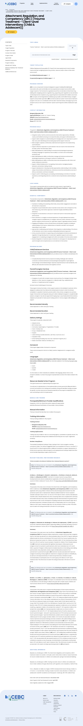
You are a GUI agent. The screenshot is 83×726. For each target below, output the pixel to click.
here (69, 100)
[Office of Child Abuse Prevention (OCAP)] (76, 719)
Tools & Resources (56, 4)
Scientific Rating (55, 59)
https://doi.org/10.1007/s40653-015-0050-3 (62, 526)
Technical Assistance (56, 702)
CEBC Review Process (57, 709)
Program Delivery (9, 63)
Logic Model (8, 58)
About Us (45, 698)
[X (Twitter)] (69, 695)
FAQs (55, 711)
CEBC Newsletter (47, 702)
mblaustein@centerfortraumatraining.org (44, 119)
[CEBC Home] (11, 4)
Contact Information (10, 53)
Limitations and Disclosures (11, 720)
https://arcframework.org (41, 117)
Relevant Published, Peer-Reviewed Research (14, 68)
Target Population (9, 48)
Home (6, 9)
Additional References (10, 71)
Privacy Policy (22, 720)
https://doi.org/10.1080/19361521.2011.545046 (66, 481)
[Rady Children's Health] (68, 719)
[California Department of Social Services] (60, 719)
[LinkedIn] (72, 695)
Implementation (43, 3)
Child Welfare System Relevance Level (69, 59)
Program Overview (10, 50)
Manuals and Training (10, 65)
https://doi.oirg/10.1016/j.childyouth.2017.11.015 (58, 583)
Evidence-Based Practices (57, 705)
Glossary (56, 700)
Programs (22, 3)
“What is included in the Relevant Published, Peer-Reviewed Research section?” (49, 461)
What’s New (46, 700)
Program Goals (9, 55)
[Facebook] (65, 695)
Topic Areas (32, 4)
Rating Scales (57, 698)
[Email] (76, 695)
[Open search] (76, 4)
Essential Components (11, 60)
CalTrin (44, 704)
